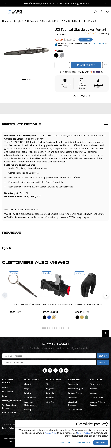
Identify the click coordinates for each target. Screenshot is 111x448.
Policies (27, 393)
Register (101, 43)
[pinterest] (61, 370)
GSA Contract (30, 397)
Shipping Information (11, 400)
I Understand (101, 443)
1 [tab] (24, 79)
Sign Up (103, 356)
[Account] (101, 12)
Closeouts (72, 397)
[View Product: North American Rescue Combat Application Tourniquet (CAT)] (55, 285)
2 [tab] (27, 79)
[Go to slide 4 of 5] (105, 3)
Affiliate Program (75, 388)
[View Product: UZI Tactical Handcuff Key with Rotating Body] (23, 285)
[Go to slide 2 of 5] (6, 3)
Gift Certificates (75, 409)
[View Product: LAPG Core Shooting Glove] (88, 285)
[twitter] (55, 370)
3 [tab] (29, 79)
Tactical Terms (96, 397)
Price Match (7, 391)
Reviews (12, 233)
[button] (82, 71)
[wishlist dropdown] (105, 65)
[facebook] (45, 370)
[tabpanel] (26, 52)
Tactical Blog (74, 384)
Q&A (6, 248)
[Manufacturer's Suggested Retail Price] (74, 39)
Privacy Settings (84, 433)
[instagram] (50, 370)
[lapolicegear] (15, 12)
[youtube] (66, 370)
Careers (93, 393)
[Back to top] (105, 333)
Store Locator (96, 384)
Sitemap (27, 409)
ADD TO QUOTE (82, 95)
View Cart (50, 402)
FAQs (26, 388)
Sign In (92, 43)
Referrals (50, 397)
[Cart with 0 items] (107, 11)
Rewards (50, 393)
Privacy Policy (51, 433)
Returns (5, 396)
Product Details (22, 124)
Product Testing (75, 393)
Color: (59, 50)
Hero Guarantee (9, 412)
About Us (28, 384)
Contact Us (7, 387)
